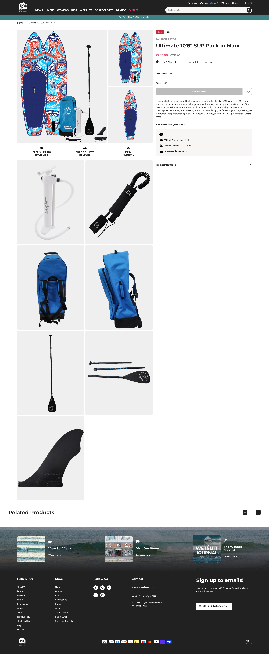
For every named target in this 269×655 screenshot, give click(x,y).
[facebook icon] (95, 589)
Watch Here (54, 555)
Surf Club (145, 17)
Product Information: (166, 164)
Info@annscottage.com (143, 586)
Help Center (22, 604)
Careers (20, 608)
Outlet (133, 10)
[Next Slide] (258, 512)
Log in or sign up (207, 62)
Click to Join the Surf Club (215, 606)
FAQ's (19, 625)
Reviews (21, 629)
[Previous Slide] (245, 512)
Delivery (21, 595)
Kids (74, 10)
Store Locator (61, 612)
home (20, 23)
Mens (50, 10)
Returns (21, 599)
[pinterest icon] (109, 589)
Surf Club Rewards (64, 621)
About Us (21, 586)
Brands (121, 10)
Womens (63, 10)
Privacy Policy (23, 616)
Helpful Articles (62, 616)
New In (40, 10)
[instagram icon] (102, 589)
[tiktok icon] (95, 596)
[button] (248, 92)
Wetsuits (86, 10)
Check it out (230, 556)
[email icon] (102, 596)
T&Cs (19, 612)
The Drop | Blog (24, 621)
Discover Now (143, 555)
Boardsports (104, 10)
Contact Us (22, 591)
